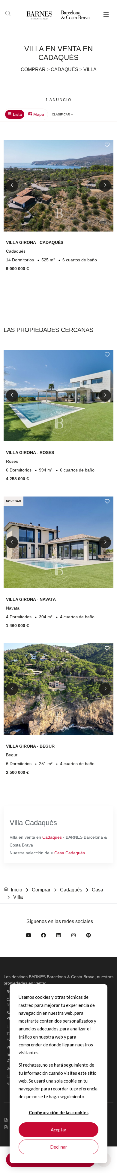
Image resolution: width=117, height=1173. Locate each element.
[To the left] (12, 186)
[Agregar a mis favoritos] (107, 144)
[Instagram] (73, 936)
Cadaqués (52, 837)
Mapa (38, 114)
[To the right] (105, 186)
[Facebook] (43, 936)
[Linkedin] (58, 936)
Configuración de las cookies (58, 1112)
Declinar (58, 1146)
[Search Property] (8, 14)
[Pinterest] (88, 936)
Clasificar (61, 114)
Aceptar (59, 1129)
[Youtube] (28, 936)
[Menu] (106, 15)
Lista (17, 114)
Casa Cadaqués (69, 852)
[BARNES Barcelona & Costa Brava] (49, 15)
